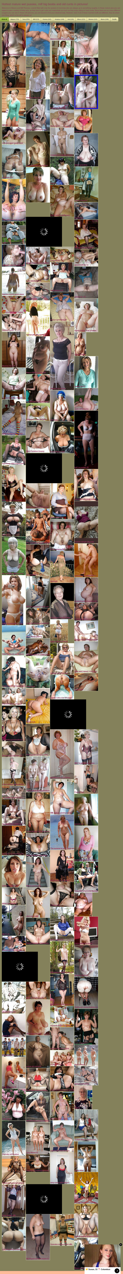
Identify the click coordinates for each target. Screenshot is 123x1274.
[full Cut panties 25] (86, 439)
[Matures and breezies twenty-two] (38, 255)
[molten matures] (62, 1058)
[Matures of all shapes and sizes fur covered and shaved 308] (62, 31)
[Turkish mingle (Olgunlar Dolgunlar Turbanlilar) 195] (86, 522)
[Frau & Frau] (86, 779)
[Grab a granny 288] (62, 534)
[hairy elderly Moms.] (38, 273)
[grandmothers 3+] (86, 257)
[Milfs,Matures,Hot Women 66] (62, 957)
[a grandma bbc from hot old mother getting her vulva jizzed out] (86, 590)
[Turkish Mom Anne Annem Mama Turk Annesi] (86, 1125)
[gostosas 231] (14, 161)
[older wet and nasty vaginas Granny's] (14, 200)
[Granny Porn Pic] (83, 121)
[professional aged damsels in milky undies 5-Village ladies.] (38, 774)
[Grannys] (62, 566)
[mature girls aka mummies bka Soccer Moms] (38, 318)
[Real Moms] (86, 210)
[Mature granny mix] (38, 872)
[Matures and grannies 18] (14, 749)
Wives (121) (81, 19)
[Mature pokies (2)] (38, 77)
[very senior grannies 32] (86, 40)
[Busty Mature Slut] (62, 437)
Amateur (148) (59, 19)
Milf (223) (36, 19)
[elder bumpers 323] (38, 1017)
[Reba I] (62, 170)
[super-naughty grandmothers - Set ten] (86, 1220)
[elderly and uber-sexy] (14, 1025)
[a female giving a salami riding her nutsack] (14, 1233)
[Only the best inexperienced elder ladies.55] (38, 1163)
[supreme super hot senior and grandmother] (62, 1016)
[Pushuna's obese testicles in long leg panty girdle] (86, 992)
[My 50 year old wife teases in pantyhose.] (38, 1237)
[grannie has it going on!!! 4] (86, 560)
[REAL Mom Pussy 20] (38, 990)
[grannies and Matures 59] (14, 39)
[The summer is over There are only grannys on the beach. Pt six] (62, 832)
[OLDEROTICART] (14, 997)
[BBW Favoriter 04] (14, 896)
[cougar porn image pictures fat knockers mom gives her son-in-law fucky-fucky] (62, 142)
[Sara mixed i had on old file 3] (86, 91)
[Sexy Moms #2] (38, 1138)
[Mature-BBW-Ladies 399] (38, 355)
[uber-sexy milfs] (38, 902)
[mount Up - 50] (86, 282)
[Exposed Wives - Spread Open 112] (14, 696)
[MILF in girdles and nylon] (86, 747)
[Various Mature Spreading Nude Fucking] (38, 844)
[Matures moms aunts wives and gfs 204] (14, 640)
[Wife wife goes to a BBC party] (38, 647)
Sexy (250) (26, 19)
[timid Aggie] (38, 672)
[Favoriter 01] (62, 254)
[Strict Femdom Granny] (38, 436)
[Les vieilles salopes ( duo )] (14, 792)
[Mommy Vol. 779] (14, 349)
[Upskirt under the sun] (62, 658)
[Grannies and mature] (14, 1138)
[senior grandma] (86, 149)
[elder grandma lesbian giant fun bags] (38, 495)
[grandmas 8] (86, 809)
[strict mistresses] (62, 501)
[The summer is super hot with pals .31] (38, 526)
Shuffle (114, 19)
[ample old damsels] (38, 1051)
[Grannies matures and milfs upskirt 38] (62, 1229)
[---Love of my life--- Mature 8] (14, 383)
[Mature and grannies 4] (62, 93)
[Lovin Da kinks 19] (14, 1072)
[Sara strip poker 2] (86, 1026)
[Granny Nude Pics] (80, 344)
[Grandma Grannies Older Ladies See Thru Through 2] (62, 601)
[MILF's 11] (14, 920)
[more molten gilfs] (14, 1200)
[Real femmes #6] (62, 277)
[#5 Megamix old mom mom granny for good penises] (38, 739)
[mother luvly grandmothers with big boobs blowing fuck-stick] (14, 1170)
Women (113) (93, 19)
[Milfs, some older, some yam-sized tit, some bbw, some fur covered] (62, 989)
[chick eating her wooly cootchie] (86, 930)
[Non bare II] (14, 71)
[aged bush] (86, 682)
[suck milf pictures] (86, 399)
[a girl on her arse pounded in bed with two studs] (38, 616)
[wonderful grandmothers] (14, 723)
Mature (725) (15, 19)
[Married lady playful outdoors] (38, 1107)
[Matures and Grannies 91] (14, 483)
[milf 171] (14, 519)
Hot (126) (71, 19)
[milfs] (38, 184)
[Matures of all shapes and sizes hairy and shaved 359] (38, 115)
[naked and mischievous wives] (62, 1136)
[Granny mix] (62, 894)
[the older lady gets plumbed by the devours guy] (38, 388)
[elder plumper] (38, 291)
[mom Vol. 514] (62, 59)
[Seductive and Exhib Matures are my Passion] (86, 877)
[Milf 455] (14, 107)
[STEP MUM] (14, 1104)
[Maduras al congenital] (86, 66)
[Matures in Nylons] (86, 1075)
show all (4, 19)
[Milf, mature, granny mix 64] (62, 796)
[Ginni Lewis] (38, 705)
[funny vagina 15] (62, 923)
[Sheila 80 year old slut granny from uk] (38, 812)
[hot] (83, 904)
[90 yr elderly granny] (38, 631)
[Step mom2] (62, 118)
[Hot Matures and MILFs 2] (14, 812)
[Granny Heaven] (86, 184)
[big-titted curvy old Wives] (62, 754)
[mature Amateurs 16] (14, 871)
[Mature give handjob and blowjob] (14, 943)
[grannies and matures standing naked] (62, 1105)
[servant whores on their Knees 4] (62, 1038)
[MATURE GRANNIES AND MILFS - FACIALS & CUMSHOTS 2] (86, 485)
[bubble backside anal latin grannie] (86, 611)
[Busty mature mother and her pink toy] (86, 843)
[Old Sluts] (62, 405)
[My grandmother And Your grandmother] (14, 555)
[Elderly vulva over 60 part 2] (62, 687)
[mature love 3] (86, 372)
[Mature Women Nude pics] (59, 631)
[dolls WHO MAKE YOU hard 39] (86, 657)
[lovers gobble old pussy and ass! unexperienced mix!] (14, 671)
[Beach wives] (86, 1055)
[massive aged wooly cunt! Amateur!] (14, 135)
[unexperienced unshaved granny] (86, 1187)
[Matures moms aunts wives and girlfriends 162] (14, 281)
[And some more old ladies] (38, 411)
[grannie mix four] (86, 960)
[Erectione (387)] (14, 1047)
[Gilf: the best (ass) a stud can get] (38, 592)
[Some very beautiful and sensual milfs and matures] (62, 200)
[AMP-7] (14, 232)
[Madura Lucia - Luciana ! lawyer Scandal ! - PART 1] (62, 866)
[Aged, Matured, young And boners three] (38, 149)
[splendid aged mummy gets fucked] (14, 255)
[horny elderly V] (38, 560)
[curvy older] (86, 1156)
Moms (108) (105, 19)
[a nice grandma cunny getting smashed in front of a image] (62, 1078)
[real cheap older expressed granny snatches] (14, 450)
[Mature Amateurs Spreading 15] (38, 931)
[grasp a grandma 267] (62, 306)
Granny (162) (47, 19)
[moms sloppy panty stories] (14, 771)
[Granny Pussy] (14, 322)
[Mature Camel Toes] (62, 355)
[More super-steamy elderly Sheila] (38, 1079)
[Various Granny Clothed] (86, 234)
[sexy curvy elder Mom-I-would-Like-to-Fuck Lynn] (62, 1168)
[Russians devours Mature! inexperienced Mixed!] (14, 840)
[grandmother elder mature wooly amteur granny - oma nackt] (14, 304)
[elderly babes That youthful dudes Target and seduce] (86, 315)
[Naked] (83, 1097)
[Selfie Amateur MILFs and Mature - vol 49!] (14, 600)
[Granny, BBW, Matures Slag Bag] (86, 630)
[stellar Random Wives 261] (14, 417)
